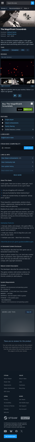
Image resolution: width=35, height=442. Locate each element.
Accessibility (7, 402)
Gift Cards (7, 391)
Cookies (6, 409)
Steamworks (7, 385)
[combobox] (18, 3)
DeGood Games (11, 32)
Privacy (6, 399)
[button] (4, 8)
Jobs (20, 382)
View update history (7, 166)
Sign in (3, 89)
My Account (22, 409)
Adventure (5, 50)
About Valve (22, 378)
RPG (22, 50)
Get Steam (22, 399)
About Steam (8, 378)
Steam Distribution (9, 388)
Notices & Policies (9, 406)
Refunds (6, 412)
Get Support (22, 406)
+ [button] (27, 50)
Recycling (22, 388)
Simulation (15, 50)
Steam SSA (7, 382)
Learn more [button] (28, 148)
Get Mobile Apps (10, 436)
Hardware (22, 385)
